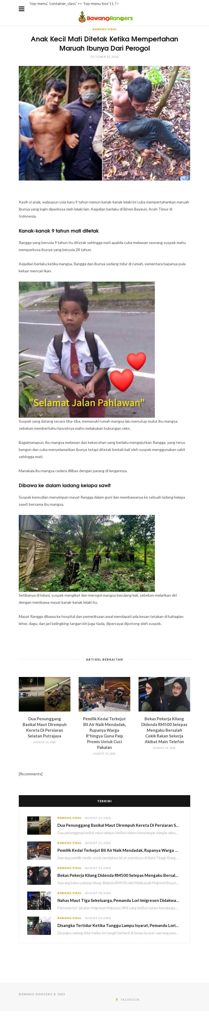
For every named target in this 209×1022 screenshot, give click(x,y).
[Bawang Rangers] (105, 22)
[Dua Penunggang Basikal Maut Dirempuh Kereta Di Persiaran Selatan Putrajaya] (44, 694)
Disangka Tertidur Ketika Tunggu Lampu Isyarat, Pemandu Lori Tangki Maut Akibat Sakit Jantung (119, 925)
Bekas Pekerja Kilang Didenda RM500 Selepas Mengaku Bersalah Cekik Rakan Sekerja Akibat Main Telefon (164, 730)
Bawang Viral (105, 29)
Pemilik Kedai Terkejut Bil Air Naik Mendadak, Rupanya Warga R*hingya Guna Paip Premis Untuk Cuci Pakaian (119, 850)
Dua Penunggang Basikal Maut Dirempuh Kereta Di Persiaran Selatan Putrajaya (119, 825)
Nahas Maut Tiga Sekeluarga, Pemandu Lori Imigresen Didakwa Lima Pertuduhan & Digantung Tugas (119, 900)
